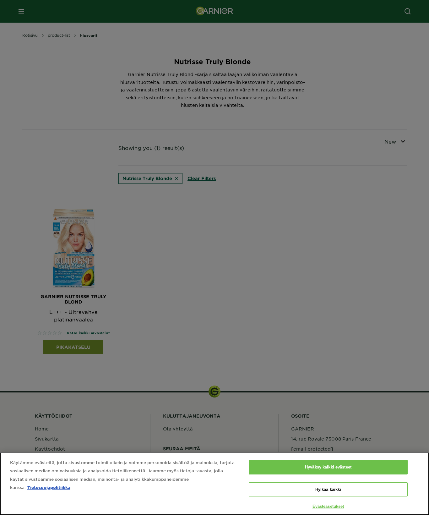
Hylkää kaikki (328, 489)
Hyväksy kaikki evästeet (328, 467)
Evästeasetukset (328, 506)
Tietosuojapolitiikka (48, 487)
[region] (214, 483)
